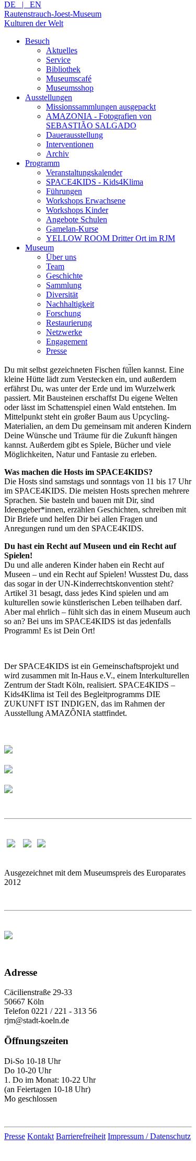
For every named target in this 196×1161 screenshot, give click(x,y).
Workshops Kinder (77, 210)
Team (55, 266)
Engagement (66, 341)
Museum (39, 247)
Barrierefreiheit (81, 1136)
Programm (42, 163)
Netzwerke (64, 332)
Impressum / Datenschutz (149, 1136)
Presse (56, 350)
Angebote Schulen (76, 219)
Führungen (64, 191)
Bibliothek (63, 69)
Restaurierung (69, 322)
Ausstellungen (48, 97)
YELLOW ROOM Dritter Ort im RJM (110, 238)
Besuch (37, 41)
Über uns (61, 257)
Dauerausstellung (74, 134)
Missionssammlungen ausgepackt (101, 106)
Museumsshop (70, 87)
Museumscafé (68, 78)
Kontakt (40, 1136)
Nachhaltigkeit (70, 304)
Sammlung (64, 285)
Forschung (63, 313)
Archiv (57, 153)
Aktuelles (61, 50)
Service (58, 59)
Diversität (62, 294)
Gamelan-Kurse (72, 228)
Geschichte (64, 275)
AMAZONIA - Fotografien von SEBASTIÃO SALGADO (99, 121)
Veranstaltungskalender (84, 172)
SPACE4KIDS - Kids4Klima (94, 181)
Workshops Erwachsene (85, 200)
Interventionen (70, 144)
